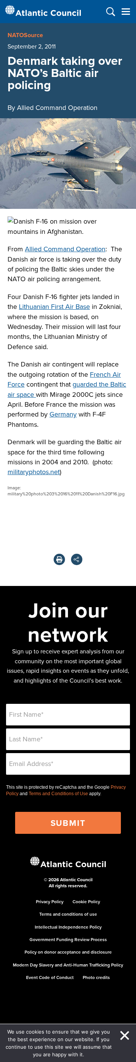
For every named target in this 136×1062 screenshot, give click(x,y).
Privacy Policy (49, 901)
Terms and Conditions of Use (58, 793)
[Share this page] (76, 559)
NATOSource (25, 35)
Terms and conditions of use (68, 914)
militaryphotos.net (34, 471)
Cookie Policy (86, 901)
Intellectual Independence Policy (68, 927)
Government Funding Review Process (68, 939)
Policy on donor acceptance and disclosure (68, 952)
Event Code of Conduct (50, 977)
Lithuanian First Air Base (54, 306)
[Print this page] (59, 559)
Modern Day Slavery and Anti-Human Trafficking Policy (68, 965)
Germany (63, 414)
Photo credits (96, 977)
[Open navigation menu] (125, 11)
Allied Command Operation (65, 249)
